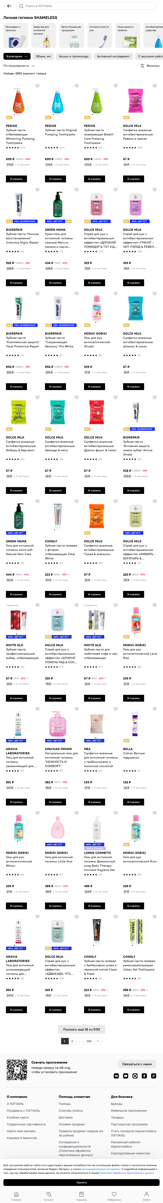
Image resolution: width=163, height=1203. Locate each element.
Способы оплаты (71, 1110)
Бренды (116, 1104)
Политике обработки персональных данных (127, 1172)
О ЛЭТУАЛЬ (15, 1104)
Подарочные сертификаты (26, 1124)
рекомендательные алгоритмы (101, 1169)
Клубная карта (18, 1117)
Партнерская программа (129, 1124)
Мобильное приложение (129, 1110)
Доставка (66, 1117)
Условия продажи (72, 1124)
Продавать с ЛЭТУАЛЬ (23, 1110)
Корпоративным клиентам (130, 1153)
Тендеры (117, 1117)
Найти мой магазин (21, 1131)
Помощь (65, 1104)
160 (89, 1041)
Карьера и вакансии (22, 1138)
